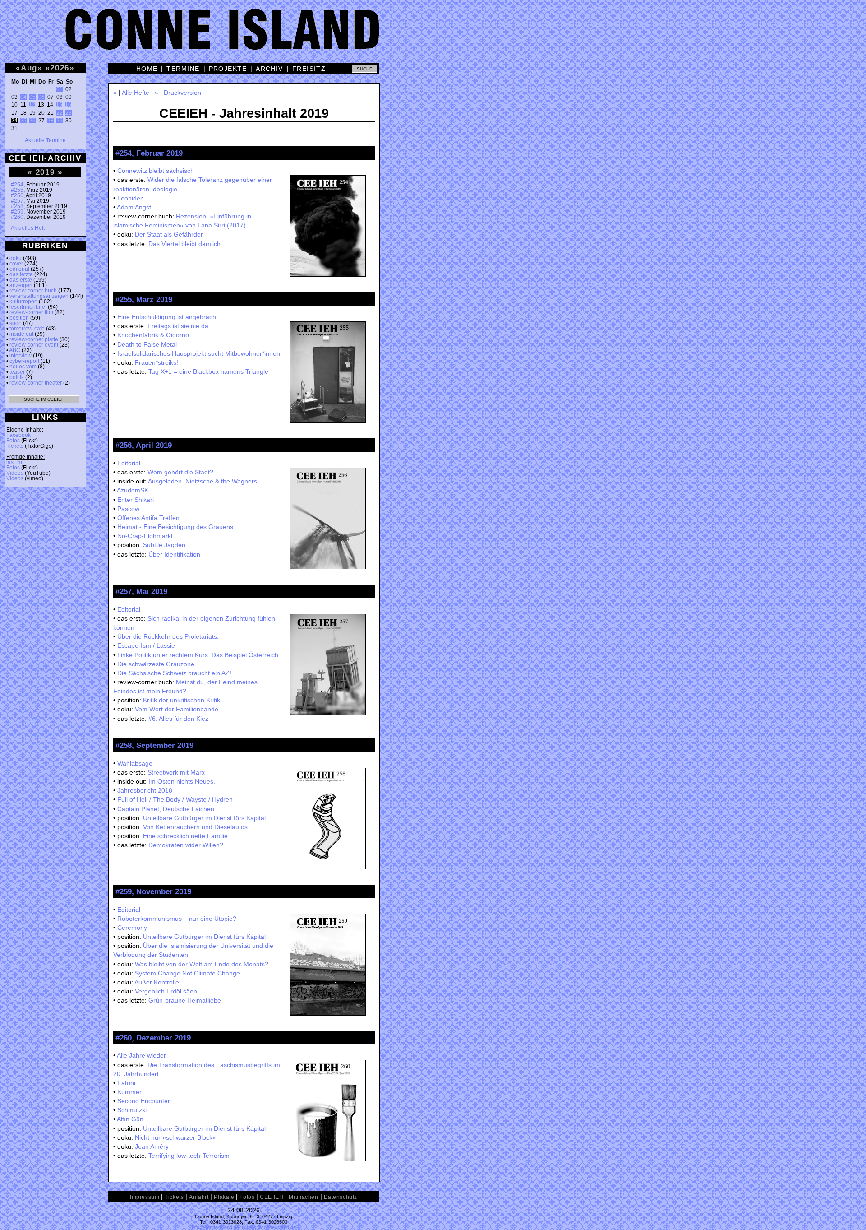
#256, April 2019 (143, 445)
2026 (59, 67)
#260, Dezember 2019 (153, 1037)
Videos (14, 473)
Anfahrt (198, 1197)
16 (68, 104)
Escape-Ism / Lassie (146, 645)
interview (20, 355)
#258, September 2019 (154, 745)
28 (50, 120)
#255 (17, 190)
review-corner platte (33, 339)
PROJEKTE (228, 68)
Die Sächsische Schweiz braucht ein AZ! (174, 673)
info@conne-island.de (215, 1227)
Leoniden (130, 198)
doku (15, 258)
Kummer (129, 1091)
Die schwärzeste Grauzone (155, 664)
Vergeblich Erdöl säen (166, 991)
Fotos (13, 440)
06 (41, 97)
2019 (45, 171)
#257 (17, 201)
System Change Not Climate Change (187, 973)
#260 (17, 217)
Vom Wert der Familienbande (176, 709)
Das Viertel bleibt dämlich (184, 243)
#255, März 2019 (143, 299)
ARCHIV (269, 68)
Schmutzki (132, 1110)
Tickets (14, 446)
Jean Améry (152, 1146)
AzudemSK (132, 490)
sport (15, 323)
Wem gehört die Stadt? (180, 472)
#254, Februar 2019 (149, 153)
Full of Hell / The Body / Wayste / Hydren (175, 799)
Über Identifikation (174, 554)
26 (32, 120)
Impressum (144, 1197)
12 (32, 104)
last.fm (14, 462)
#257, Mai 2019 (141, 591)
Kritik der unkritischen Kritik (181, 700)
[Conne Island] (433, 36)
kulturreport (23, 301)
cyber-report (24, 361)
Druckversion (182, 92)
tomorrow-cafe (27, 328)
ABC (14, 350)
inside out (21, 334)
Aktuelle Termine (45, 140)
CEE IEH (271, 1197)
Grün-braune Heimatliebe (184, 1000)
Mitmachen (303, 1197)
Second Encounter (143, 1101)
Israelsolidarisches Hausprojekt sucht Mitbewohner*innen (198, 353)
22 (59, 113)
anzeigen (20, 285)
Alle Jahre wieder (141, 1055)
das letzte (21, 274)
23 (68, 113)
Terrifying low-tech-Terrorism (189, 1155)
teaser (17, 372)
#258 (17, 206)
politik (16, 377)
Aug (29, 67)
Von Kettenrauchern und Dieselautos (195, 827)
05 (32, 97)
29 (59, 120)
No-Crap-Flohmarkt (145, 535)
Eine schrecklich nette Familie (185, 836)
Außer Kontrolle (156, 982)
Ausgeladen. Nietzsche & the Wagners (202, 481)
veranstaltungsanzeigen (39, 296)
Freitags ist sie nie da (177, 326)
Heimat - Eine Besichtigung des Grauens (175, 526)
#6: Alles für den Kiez (178, 718)
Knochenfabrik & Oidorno (153, 335)
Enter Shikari (135, 499)
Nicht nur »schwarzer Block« (175, 1137)
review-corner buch (33, 290)
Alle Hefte (135, 92)
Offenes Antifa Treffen (148, 517)
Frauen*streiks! (156, 362)
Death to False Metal (147, 344)
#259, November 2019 (153, 891)
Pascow (128, 508)
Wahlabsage (134, 763)
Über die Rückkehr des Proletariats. (168, 636)
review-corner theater (35, 382)
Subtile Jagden (164, 544)
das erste (20, 280)
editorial (19, 269)
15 (59, 104)
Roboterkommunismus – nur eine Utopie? (176, 918)
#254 (17, 184)
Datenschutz (340, 1197)
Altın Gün (130, 1119)
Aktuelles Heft (28, 228)
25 (23, 120)
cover (16, 263)
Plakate (224, 1197)
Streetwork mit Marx (176, 772)
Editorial (128, 463)
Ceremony (132, 927)
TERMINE (182, 68)
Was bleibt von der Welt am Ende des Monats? (201, 964)
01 (59, 89)
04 (23, 97)
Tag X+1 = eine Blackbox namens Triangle (208, 371)
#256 (17, 195)
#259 (17, 211)
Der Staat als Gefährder (169, 234)
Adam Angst (134, 207)
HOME (147, 68)
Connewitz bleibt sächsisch (155, 170)
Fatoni (126, 1082)
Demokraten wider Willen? (185, 845)
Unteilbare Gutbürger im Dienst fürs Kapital (204, 818)
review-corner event (33, 345)
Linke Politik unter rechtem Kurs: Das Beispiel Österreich (197, 655)
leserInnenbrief (27, 307)
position (19, 317)
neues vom (23, 366)
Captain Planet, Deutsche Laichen (165, 808)
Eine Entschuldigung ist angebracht (167, 316)
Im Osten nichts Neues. (181, 781)
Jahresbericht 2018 (144, 790)
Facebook (18, 435)
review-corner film (31, 312)
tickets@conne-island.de (269, 1227)
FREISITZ (309, 68)
